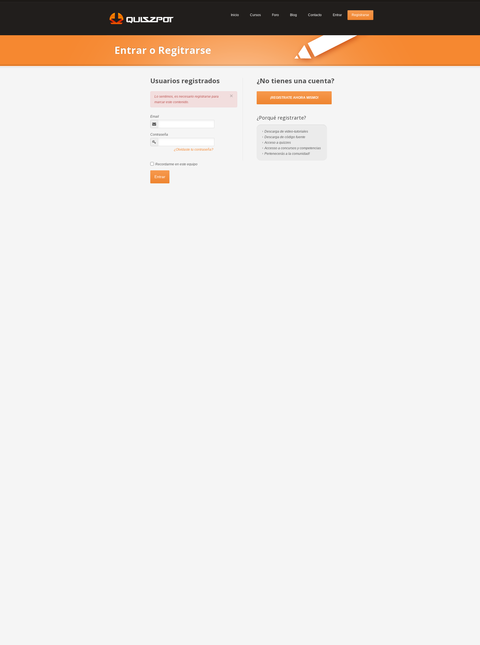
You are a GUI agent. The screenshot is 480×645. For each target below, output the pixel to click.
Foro (275, 15)
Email (154, 116)
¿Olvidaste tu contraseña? (193, 149)
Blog (293, 15)
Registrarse (360, 15)
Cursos (255, 15)
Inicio (235, 15)
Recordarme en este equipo (176, 164)
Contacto (315, 15)
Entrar (337, 15)
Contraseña (159, 134)
